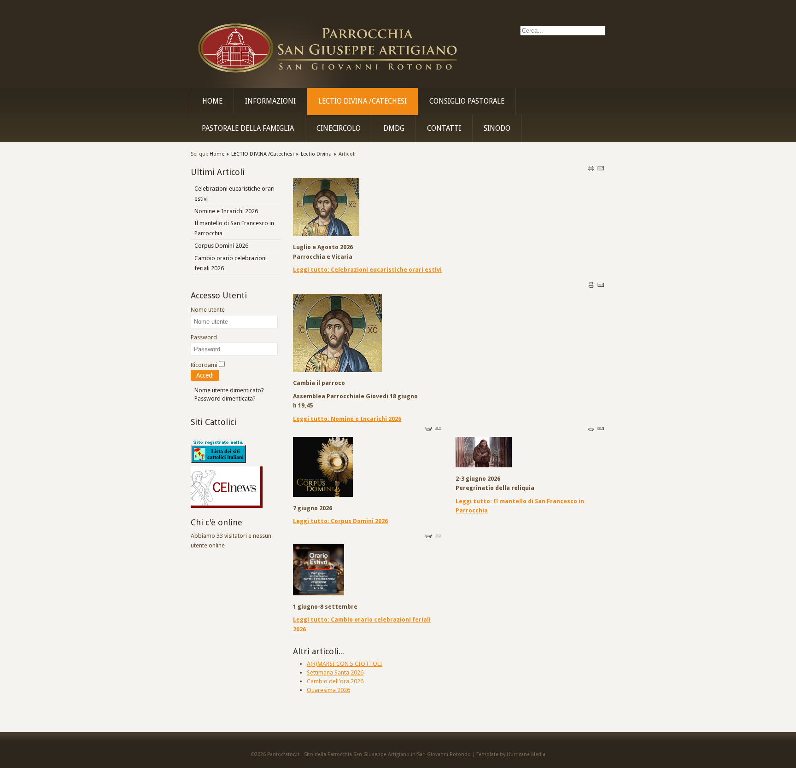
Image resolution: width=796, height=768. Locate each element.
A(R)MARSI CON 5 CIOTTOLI (344, 663)
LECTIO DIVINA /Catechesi (362, 101)
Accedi (205, 375)
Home (212, 101)
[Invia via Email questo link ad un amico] (600, 170)
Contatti (444, 128)
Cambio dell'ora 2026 (335, 681)
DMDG (393, 128)
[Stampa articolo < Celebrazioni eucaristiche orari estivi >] (591, 170)
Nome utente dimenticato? (229, 390)
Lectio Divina (316, 154)
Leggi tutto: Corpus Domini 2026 (340, 521)
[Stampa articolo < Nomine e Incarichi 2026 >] (591, 286)
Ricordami (204, 364)
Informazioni (270, 101)
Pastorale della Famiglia (248, 128)
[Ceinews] (227, 505)
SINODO (497, 128)
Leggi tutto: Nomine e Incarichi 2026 (347, 418)
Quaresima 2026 (328, 690)
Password (204, 337)
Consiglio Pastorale (466, 101)
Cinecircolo (338, 128)
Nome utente (208, 309)
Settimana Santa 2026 (335, 672)
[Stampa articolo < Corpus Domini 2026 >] (429, 429)
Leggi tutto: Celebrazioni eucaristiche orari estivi (367, 269)
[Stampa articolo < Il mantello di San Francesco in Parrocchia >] (591, 429)
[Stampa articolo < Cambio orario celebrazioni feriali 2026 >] (429, 537)
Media (538, 754)
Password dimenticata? (225, 398)
